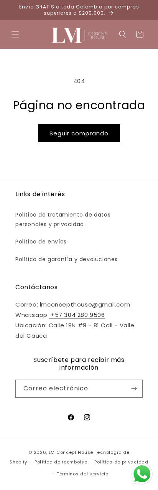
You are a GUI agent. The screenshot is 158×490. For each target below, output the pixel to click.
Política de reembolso (61, 462)
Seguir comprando (79, 133)
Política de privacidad (121, 462)
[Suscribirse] (133, 389)
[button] (15, 34)
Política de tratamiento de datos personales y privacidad (62, 219)
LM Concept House (71, 452)
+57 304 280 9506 (77, 315)
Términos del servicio (83, 474)
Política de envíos (41, 241)
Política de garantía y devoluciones (66, 259)
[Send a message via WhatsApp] (142, 474)
